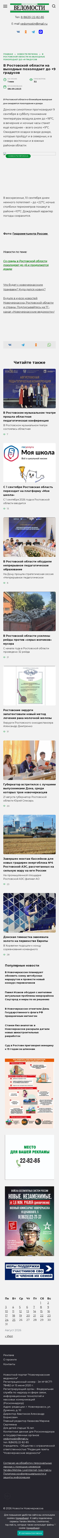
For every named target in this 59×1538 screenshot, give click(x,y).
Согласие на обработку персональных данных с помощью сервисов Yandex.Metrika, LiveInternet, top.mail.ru (27, 1467)
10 (6, 1311)
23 (49, 1315)
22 (41, 1315)
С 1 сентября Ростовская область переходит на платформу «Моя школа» (28, 491)
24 (6, 1319)
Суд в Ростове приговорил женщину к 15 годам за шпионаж (29, 1047)
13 (27, 1311)
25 (13, 1319)
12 (20, 1311)
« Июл (9, 1336)
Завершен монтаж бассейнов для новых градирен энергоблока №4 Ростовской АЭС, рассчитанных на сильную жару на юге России (28, 864)
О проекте (10, 1359)
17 (6, 1315)
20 (28, 1315)
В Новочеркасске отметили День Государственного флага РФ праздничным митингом (27, 1012)
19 (20, 1315)
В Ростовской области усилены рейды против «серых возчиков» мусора (27, 639)
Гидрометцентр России (30, 233)
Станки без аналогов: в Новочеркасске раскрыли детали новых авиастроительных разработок (27, 1031)
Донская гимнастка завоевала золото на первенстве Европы (25, 939)
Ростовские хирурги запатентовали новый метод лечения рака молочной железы (27, 713)
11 (13, 1311)
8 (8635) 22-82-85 (32, 17)
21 (34, 1315)
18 (13, 1315)
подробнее (22, 1518)
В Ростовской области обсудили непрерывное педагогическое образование (27, 565)
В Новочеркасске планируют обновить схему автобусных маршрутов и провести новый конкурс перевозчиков (25, 977)
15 (41, 1311)
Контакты (9, 1364)
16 (48, 1311)
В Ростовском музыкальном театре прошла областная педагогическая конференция (29, 416)
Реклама (8, 1355)
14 (34, 1311)
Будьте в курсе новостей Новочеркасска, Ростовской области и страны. (28, 303)
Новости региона (18, 156)
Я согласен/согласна (30, 1533)
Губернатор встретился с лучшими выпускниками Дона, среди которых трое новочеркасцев (29, 788)
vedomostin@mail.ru (34, 23)
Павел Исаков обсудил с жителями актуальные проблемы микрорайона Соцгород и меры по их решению (29, 996)
